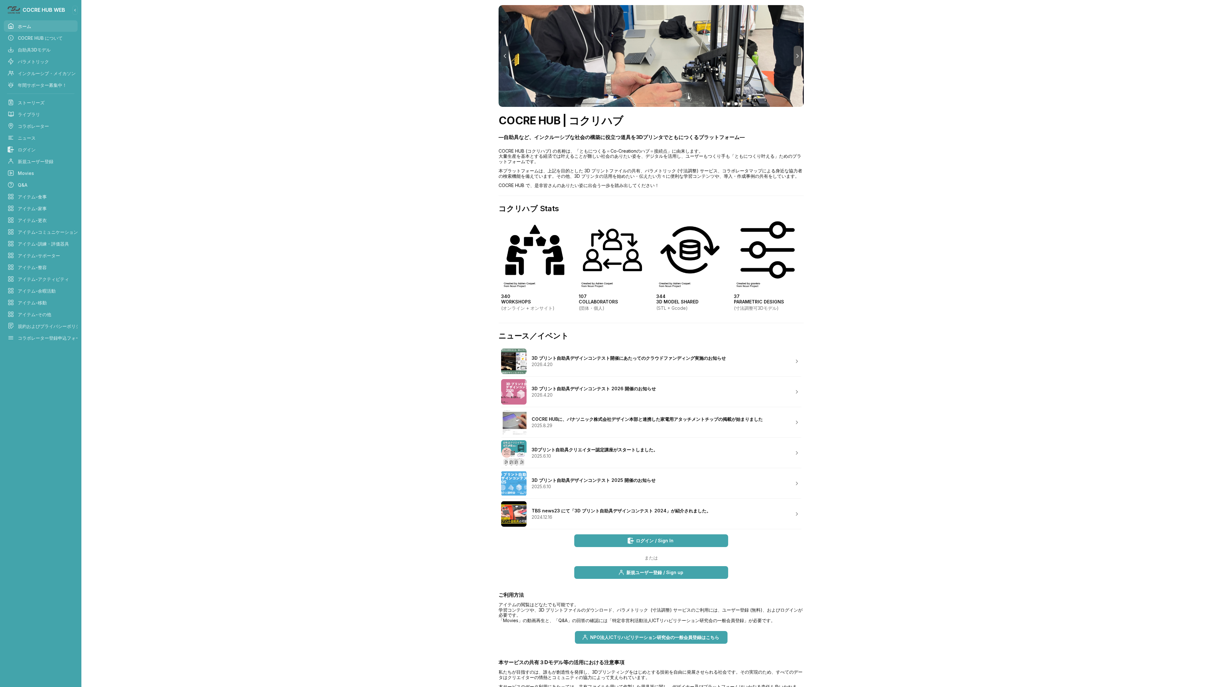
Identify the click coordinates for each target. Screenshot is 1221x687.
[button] (651, 361)
